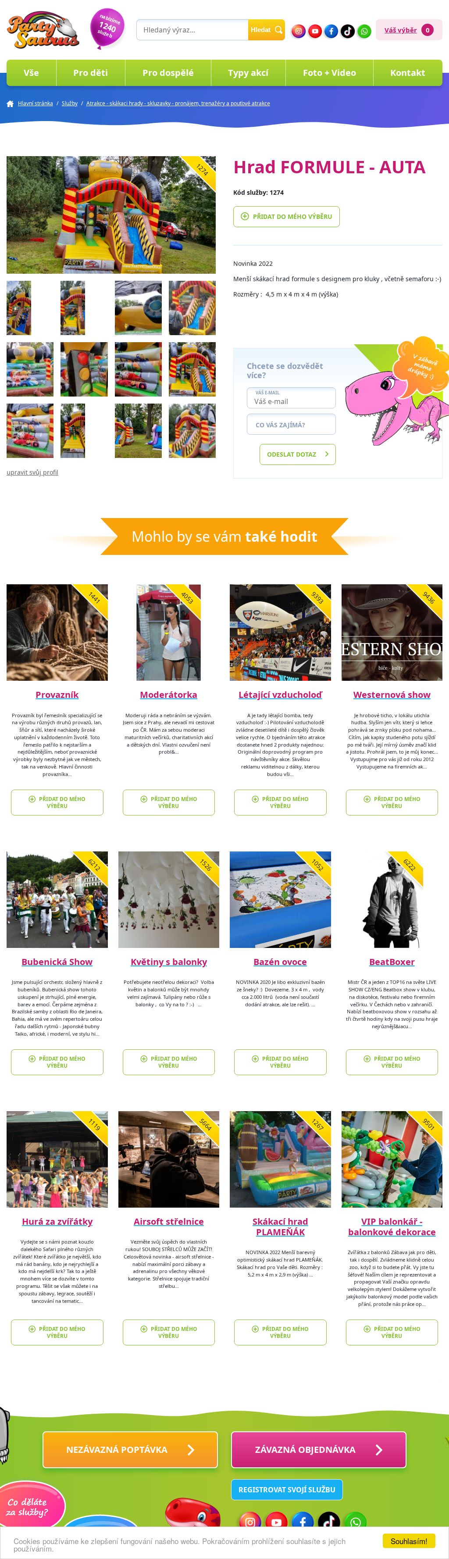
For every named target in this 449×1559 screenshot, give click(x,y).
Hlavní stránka (35, 103)
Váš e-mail (267, 393)
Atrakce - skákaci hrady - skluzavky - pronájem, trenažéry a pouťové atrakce (178, 103)
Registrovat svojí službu (287, 1490)
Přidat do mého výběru (292, 216)
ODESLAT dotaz (291, 454)
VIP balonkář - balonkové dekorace (392, 1227)
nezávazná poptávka (116, 1449)
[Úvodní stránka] (43, 30)
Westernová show (392, 695)
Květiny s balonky (169, 962)
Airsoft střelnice (169, 1221)
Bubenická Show (57, 962)
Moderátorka (168, 695)
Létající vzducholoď (280, 695)
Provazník (57, 695)
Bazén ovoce (280, 962)
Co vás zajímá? (280, 425)
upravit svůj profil (32, 472)
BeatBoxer (392, 962)
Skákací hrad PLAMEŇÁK (280, 1227)
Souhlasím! (409, 1540)
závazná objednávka (305, 1449)
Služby (70, 103)
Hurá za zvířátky (57, 1221)
